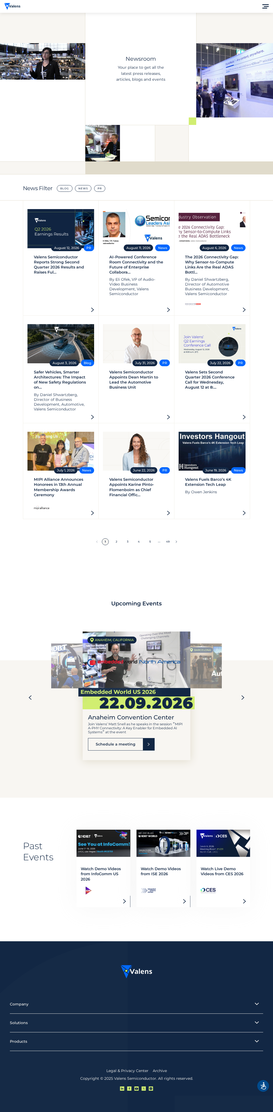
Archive (160, 1070)
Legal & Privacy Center (127, 1070)
